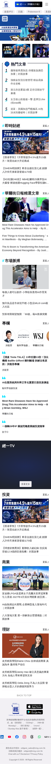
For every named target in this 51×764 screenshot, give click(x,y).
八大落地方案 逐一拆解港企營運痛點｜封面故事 (24, 617)
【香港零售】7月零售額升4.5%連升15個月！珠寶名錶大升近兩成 (24, 159)
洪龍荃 (9, 345)
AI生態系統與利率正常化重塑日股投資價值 (25, 382)
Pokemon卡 (34, 12)
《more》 (37, 726)
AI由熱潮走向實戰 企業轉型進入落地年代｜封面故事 (24, 606)
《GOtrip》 (29, 723)
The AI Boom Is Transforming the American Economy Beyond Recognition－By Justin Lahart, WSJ (25, 248)
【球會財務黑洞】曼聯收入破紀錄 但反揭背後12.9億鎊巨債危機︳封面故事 (24, 550)
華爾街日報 (38, 345)
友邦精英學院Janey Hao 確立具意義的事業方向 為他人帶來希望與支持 (25, 674)
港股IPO (8, 12)
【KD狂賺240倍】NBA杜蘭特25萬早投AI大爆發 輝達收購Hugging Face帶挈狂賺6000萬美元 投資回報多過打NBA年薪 (25, 181)
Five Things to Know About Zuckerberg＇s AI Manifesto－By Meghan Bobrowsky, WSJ (25, 237)
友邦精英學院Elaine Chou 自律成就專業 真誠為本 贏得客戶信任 (25, 663)
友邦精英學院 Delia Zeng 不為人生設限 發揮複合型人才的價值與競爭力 (25, 685)
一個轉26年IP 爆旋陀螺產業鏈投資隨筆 (23, 426)
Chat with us (13, 754)
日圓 (20, 12)
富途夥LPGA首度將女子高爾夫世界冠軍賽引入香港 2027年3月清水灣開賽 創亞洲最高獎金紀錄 (25, 595)
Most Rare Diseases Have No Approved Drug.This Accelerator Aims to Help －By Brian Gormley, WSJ (25, 226)
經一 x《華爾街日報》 (30, 4)
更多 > (46, 126)
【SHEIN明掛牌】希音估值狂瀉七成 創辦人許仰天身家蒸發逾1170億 (24, 170)
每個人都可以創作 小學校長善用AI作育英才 (24, 294)
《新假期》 (18, 723)
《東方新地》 (25, 726)
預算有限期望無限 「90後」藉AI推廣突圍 (24, 314)
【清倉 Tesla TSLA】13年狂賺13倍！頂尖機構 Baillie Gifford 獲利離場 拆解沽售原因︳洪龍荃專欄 (25, 361)
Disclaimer (24, 754)
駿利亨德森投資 (23, 345)
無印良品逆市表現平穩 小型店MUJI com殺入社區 (25, 305)
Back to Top (24, 695)
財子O (5, 432)
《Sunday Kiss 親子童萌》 (18, 729)
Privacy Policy (37, 754)
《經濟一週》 (37, 729)
